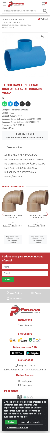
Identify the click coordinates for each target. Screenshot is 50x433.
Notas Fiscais (16, 298)
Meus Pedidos (15, 293)
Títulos (37, 293)
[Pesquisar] (45, 10)
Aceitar (11, 422)
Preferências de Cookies (17, 427)
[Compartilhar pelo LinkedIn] (16, 103)
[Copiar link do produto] (28, 103)
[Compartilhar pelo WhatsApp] (4, 103)
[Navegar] (3, 214)
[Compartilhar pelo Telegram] (10, 103)
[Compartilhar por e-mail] (22, 103)
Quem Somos (25, 325)
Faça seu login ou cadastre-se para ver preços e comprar (25, 135)
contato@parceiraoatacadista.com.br (26, 369)
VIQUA (11, 128)
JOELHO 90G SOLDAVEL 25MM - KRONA (12, 216)
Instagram (26, 381)
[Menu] (4, 4)
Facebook (26, 385)
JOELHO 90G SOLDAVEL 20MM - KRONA (37, 216)
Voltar (44, 19)
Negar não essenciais (30, 422)
